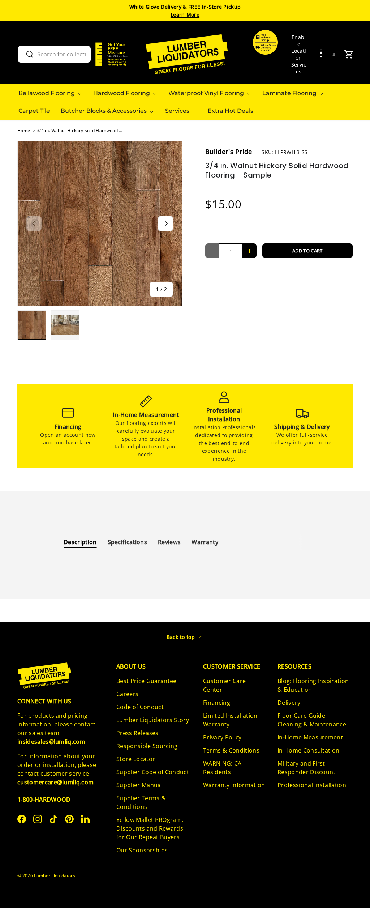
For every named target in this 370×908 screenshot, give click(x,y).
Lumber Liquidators (54, 876)
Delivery (289, 703)
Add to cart (307, 250)
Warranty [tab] (205, 542)
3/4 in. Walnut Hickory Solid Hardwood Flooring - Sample (80, 130)
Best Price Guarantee (146, 681)
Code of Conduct (140, 707)
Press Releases (137, 733)
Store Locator (135, 759)
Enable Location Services (298, 54)
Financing (216, 703)
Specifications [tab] (127, 542)
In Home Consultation (308, 750)
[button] (349, 54)
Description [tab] (80, 542)
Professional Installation (312, 785)
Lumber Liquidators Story (152, 720)
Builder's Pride (229, 151)
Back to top (182, 637)
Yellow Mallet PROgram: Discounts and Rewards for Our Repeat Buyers (149, 828)
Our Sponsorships (142, 850)
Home (23, 130)
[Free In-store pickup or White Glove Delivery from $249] (265, 54)
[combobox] (54, 54)
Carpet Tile (34, 110)
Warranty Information (234, 785)
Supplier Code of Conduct (152, 772)
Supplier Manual (139, 785)
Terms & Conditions (231, 750)
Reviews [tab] (169, 542)
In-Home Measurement (310, 737)
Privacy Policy (222, 737)
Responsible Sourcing (146, 746)
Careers (127, 694)
